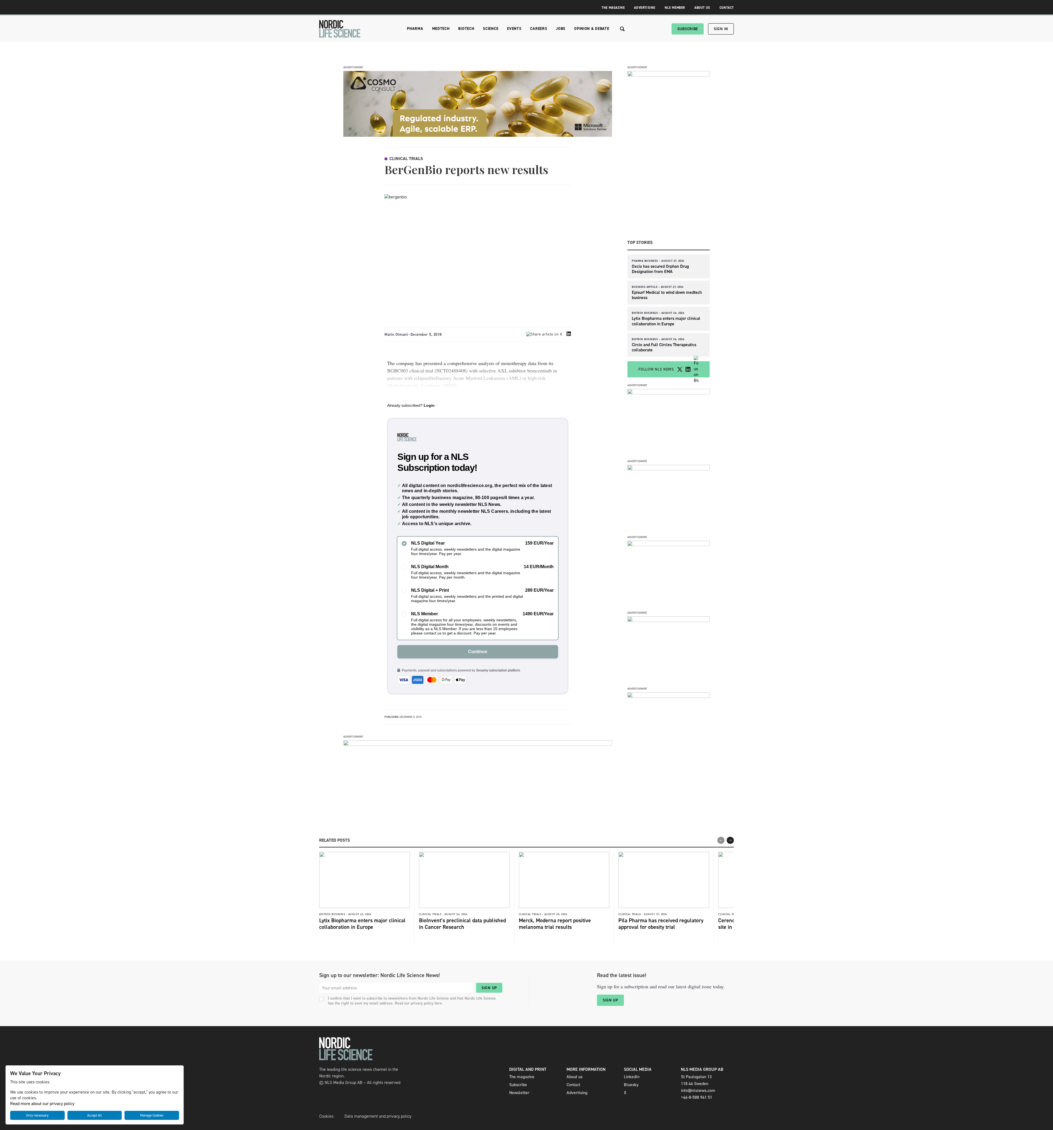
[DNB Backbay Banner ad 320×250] (668, 620)
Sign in (721, 29)
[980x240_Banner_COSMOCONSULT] (477, 135)
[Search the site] (622, 29)
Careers (538, 28)
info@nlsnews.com (698, 1090)
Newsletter (519, 1092)
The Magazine (613, 7)
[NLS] (339, 29)
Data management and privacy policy (377, 1116)
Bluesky (631, 1085)
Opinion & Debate (591, 28)
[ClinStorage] (668, 696)
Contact (727, 7)
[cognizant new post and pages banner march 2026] (668, 393)
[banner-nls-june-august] (477, 744)
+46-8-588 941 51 (696, 1097)
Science (490, 28)
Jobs (560, 28)
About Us (702, 7)
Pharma (415, 28)
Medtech (441, 28)
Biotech (466, 28)
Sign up (489, 987)
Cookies (326, 1116)
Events (514, 28)
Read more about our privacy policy (42, 1103)
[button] (730, 840)
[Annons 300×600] (668, 75)
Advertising (644, 7)
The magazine (521, 1077)
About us (574, 1077)
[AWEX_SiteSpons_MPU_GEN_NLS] (668, 469)
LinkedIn (631, 1077)
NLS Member (675, 7)
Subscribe (687, 29)
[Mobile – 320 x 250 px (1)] (668, 545)
